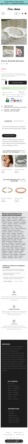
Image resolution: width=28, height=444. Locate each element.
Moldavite (9, 241)
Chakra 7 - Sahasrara (13, 399)
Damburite (23, 228)
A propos (8, 432)
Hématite (19, 233)
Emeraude (4, 232)
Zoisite (20, 257)
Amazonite (22, 217)
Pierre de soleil (14, 246)
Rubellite (4, 249)
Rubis (8, 249)
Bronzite (10, 222)
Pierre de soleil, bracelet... (19, 199)
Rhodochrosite (10, 248)
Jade (22, 235)
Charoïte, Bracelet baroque (20, 170)
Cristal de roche (6, 228)
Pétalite (12, 244)
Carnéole (9, 223)
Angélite (21, 219)
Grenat (8, 233)
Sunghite (4, 252)
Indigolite (14, 235)
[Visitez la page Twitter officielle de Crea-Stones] (10, 438)
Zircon (15, 257)
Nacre (20, 241)
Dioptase (5, 230)
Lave (23, 236)
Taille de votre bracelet (14, 420)
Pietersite (23, 244)
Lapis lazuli (13, 236)
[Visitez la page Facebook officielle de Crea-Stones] (7, 438)
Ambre (3, 219)
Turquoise (10, 256)
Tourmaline (22, 254)
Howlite (9, 235)
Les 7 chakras (11, 384)
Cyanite (17, 228)
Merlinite (20, 240)
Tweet (4, 64)
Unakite (16, 256)
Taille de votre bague (13, 422)
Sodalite (11, 251)
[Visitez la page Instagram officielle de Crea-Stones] (17, 438)
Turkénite (4, 256)
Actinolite (4, 217)
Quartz (3, 248)
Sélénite (23, 249)
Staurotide (16, 251)
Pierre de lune (6, 246)
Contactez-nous (20, 434)
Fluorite (21, 232)
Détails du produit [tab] (19, 121)
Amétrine (15, 219)
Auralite (8, 220)
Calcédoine (23, 222)
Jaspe (3, 236)
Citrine (11, 227)
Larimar (19, 236)
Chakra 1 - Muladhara (13, 386)
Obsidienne (11, 243)
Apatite (3, 220)
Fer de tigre (16, 232)
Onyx (23, 243)
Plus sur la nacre (9, 135)
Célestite (15, 223)
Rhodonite (17, 248)
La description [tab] (8, 121)
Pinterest (6, 64)
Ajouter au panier (17, 82)
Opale (3, 244)
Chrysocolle (17, 225)
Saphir (12, 249)
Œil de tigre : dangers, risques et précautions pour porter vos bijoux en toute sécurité (13, 278)
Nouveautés (11, 413)
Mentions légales (8, 434)
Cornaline (20, 227)
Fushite (3, 233)
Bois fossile (4, 222)
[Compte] (22, 13)
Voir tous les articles (18, 281)
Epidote (10, 232)
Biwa (24, 220)
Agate (9, 217)
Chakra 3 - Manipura (13, 390)
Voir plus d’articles (7, 281)
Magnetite (16, 238)
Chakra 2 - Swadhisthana (14, 388)
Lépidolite (4, 238)
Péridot (7, 244)
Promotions (11, 411)
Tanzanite (9, 252)
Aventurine (14, 220)
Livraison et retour (17, 432)
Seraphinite (4, 251)
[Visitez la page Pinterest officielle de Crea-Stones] (14, 438)
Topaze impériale (14, 254)
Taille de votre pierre (13, 417)
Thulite (20, 252)
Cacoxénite (16, 222)
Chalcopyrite (22, 223)
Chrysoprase (5, 227)
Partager (1, 64)
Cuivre (12, 228)
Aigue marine (15, 217)
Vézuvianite (10, 257)
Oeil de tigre (18, 243)
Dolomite (10, 230)
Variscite (21, 256)
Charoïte (4, 225)
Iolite (19, 235)
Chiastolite (10, 225)
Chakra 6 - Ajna (12, 397)
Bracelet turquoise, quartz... (6, 199)
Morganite (15, 241)
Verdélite (4, 257)
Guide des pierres (12, 415)
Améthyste (9, 219)
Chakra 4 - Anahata (13, 392)
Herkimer (4, 235)
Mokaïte (4, 241)
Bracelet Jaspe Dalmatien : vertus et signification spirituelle (11, 274)
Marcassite (14, 240)
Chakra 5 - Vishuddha (13, 394)
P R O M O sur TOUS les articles (14, 2)
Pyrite (20, 246)
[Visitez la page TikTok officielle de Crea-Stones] (20, 437)
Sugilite (22, 251)
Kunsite (8, 236)
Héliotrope (13, 233)
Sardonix (17, 249)
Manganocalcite (6, 240)
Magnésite (10, 238)
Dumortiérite (17, 230)
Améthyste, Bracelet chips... (6, 170)
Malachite (22, 238)
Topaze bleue (5, 254)
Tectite (15, 252)
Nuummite (4, 243)
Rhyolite (23, 248)
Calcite (4, 223)
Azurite (20, 220)
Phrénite (18, 244)
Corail (15, 227)
